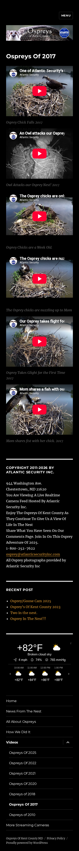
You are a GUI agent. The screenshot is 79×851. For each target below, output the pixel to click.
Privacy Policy (56, 838)
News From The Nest (24, 711)
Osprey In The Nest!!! (28, 619)
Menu (66, 15)
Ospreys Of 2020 (23, 784)
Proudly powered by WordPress (27, 843)
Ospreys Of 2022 (22, 763)
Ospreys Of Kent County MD (24, 838)
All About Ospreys (21, 722)
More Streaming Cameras (27, 825)
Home (11, 701)
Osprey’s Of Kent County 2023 (35, 607)
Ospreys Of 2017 (23, 804)
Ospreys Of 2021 (22, 773)
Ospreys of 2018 (22, 794)
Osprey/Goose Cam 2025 (30, 601)
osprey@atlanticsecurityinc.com (33, 554)
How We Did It (18, 732)
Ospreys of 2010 (22, 815)
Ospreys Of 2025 (22, 753)
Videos (12, 742)
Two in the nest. (23, 613)
